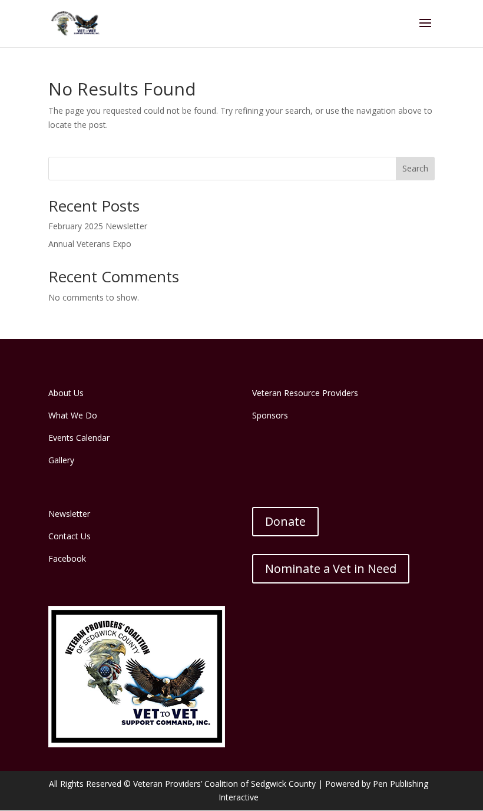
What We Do (72, 415)
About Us (66, 392)
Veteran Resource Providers (305, 392)
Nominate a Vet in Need (330, 568)
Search (415, 168)
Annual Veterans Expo (89, 243)
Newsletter (69, 513)
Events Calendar (79, 437)
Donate (285, 521)
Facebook (67, 558)
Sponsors (270, 415)
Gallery (61, 460)
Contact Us (69, 536)
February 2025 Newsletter (97, 226)
